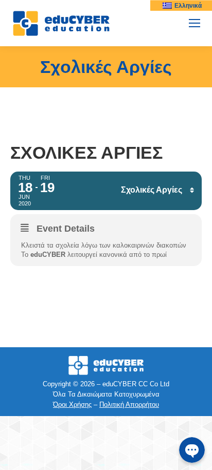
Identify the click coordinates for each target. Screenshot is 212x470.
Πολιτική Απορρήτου (129, 404)
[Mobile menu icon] (194, 23)
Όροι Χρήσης (72, 404)
